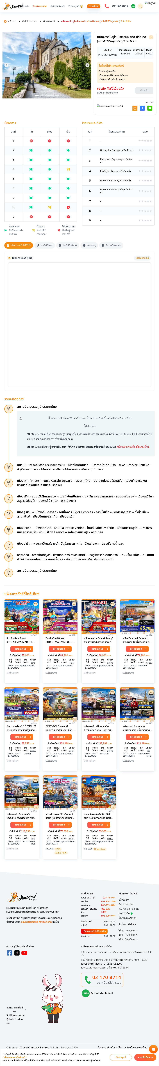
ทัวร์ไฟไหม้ (93, 6)
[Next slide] (87, 65)
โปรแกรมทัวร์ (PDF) (21, 245)
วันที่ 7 (9, 545)
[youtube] (24, 953)
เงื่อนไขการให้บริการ (116, 1048)
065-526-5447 (106, 910)
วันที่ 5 (9, 514)
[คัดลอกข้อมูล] (151, 37)
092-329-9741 (108, 915)
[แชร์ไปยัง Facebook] (142, 108)
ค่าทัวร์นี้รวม (46, 245)
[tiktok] (17, 953)
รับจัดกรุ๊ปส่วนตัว (57, 6)
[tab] (37, 95)
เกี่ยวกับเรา (123, 900)
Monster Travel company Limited (29, 1048)
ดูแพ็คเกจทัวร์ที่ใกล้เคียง (107, 92)
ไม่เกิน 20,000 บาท (127, 939)
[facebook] (9, 953)
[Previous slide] (6, 65)
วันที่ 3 (9, 483)
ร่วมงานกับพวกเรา (127, 918)
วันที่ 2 (9, 467)
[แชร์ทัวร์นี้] (135, 108)
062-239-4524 (108, 905)
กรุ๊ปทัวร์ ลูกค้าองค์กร (128, 909)
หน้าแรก (12, 21)
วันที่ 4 (9, 498)
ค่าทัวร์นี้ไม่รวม (69, 245)
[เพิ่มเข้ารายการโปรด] (35, 604)
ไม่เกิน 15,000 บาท (127, 935)
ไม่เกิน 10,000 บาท (127, 931)
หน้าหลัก (25, 6)
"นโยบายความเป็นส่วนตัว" (15, 1057)
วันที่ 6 (9, 530)
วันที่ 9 (9, 573)
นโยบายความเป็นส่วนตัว (141, 1048)
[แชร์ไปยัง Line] (149, 108)
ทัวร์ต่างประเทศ (40, 6)
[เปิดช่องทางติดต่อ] (153, 1049)
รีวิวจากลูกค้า (74, 6)
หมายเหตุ (91, 245)
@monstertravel (102, 993)
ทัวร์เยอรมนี (49, 21)
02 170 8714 (120, 6)
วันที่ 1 (9, 409)
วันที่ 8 (9, 557)
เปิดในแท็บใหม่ (142, 258)
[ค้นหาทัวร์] (140, 6)
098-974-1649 (108, 901)
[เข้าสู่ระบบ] (151, 6)
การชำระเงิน (124, 913)
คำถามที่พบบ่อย (113, 245)
